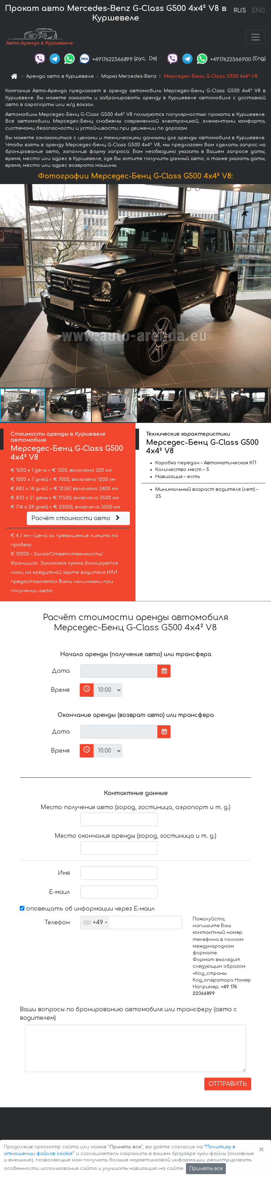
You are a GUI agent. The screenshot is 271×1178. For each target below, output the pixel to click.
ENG (258, 10)
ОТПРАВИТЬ (228, 1084)
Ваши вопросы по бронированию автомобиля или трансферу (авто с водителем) (128, 1013)
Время (60, 690)
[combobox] (95, 922)
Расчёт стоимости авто (71, 518)
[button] (69, 405)
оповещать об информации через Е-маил (89, 909)
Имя (64, 873)
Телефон (57, 922)
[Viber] (40, 58)
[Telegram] (54, 58)
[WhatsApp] (69, 58)
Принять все (206, 1168)
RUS (240, 10)
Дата (61, 671)
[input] (119, 671)
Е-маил (59, 892)
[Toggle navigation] (255, 37)
